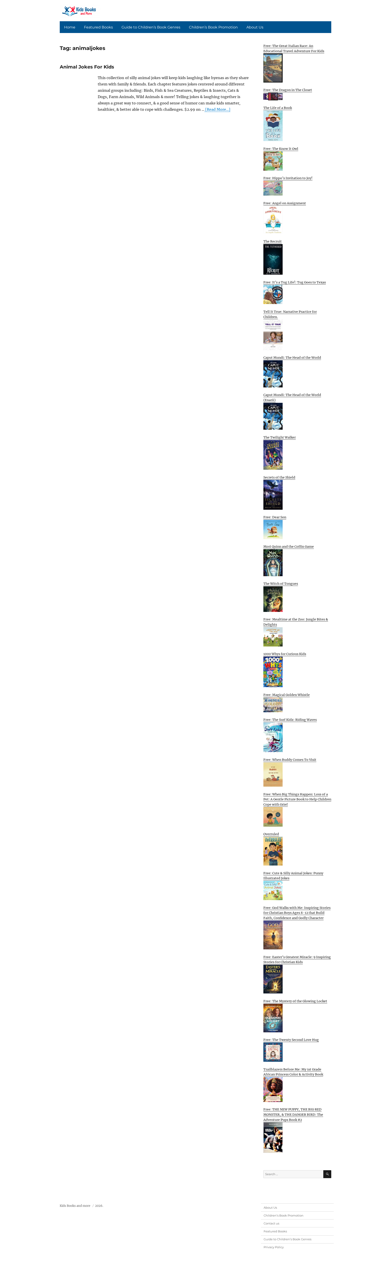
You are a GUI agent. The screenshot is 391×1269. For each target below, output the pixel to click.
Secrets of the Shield (279, 477)
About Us (254, 27)
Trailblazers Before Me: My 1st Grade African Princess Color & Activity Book (293, 1072)
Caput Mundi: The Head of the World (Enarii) (292, 397)
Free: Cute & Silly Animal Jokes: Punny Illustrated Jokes (293, 875)
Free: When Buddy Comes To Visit (289, 760)
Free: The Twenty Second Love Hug (291, 1040)
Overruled (271, 834)
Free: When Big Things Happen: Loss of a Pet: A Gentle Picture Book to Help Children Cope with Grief (297, 799)
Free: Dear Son (274, 517)
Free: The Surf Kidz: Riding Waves (290, 720)
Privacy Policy (274, 1247)
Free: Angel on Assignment (284, 203)
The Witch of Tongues (280, 584)
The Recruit (272, 241)
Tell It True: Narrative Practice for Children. (290, 314)
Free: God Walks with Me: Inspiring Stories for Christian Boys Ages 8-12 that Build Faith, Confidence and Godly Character (297, 913)
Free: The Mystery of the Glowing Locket (295, 1001)
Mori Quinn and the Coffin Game (288, 547)
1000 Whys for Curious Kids (284, 654)
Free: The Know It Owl (280, 149)
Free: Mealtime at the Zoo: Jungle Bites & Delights (295, 622)
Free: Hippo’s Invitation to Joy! (287, 178)
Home (69, 27)
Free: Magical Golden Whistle (286, 695)
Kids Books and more (75, 1206)
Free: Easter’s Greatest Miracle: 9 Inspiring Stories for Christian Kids (297, 959)
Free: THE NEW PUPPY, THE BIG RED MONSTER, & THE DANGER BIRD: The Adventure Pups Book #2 (293, 1114)
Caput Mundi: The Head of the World (292, 358)
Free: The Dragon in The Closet (287, 90)
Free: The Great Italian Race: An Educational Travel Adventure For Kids (293, 48)
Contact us (271, 1223)
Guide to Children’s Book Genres (151, 27)
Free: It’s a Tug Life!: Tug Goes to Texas (294, 282)
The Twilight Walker (279, 437)
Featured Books (98, 27)
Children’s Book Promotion (213, 27)
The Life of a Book (277, 108)
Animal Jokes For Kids (87, 67)
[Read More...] (217, 109)
